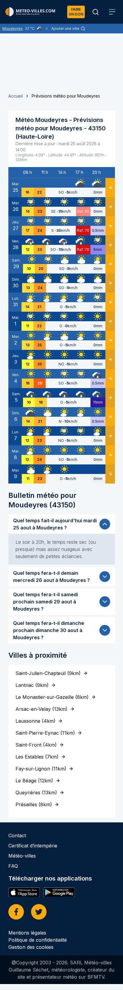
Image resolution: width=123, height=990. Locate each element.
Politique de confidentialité (37, 940)
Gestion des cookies (30, 947)
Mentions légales (27, 933)
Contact (17, 835)
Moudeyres (12, 28)
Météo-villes (22, 856)
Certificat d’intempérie (32, 846)
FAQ (13, 866)
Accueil (15, 95)
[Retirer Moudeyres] (46, 28)
